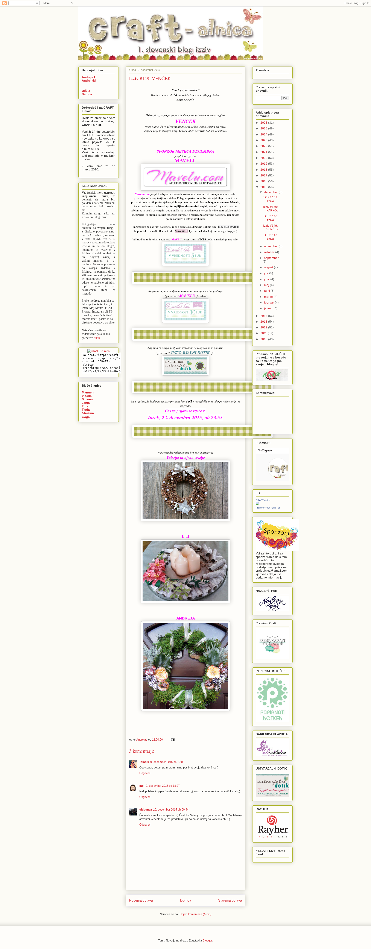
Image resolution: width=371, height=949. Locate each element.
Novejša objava (141, 900)
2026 (264, 122)
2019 (264, 163)
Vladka (87, 396)
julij (266, 273)
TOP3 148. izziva (270, 218)
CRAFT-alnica (263, 500)
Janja (86, 402)
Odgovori (145, 773)
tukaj (97, 338)
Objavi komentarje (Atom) (195, 914)
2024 (264, 134)
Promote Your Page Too (268, 507)
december (271, 192)
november (271, 246)
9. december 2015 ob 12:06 (167, 762)
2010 (264, 339)
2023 (264, 140)
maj (267, 285)
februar (269, 302)
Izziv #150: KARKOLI (271, 208)
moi (141, 785)
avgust (269, 267)
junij (267, 279)
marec (269, 296)
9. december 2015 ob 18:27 (163, 785)
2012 (264, 327)
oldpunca (145, 809)
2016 (264, 181)
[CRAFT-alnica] (257, 504)
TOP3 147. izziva (270, 236)
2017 (264, 175)
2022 (264, 146)
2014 (264, 315)
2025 (264, 128)
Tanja (86, 409)
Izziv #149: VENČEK (270, 227)
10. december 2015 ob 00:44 (171, 809)
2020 (264, 157)
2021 (264, 152)
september (271, 258)
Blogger (207, 940)
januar (269, 308)
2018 (264, 169)
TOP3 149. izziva (270, 199)
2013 (264, 321)
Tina (85, 406)
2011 (264, 333)
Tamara (144, 762)
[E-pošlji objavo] (172, 739)
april (267, 290)
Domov (185, 900)
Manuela (88, 392)
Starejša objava (230, 900)
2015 (264, 187)
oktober (269, 252)
